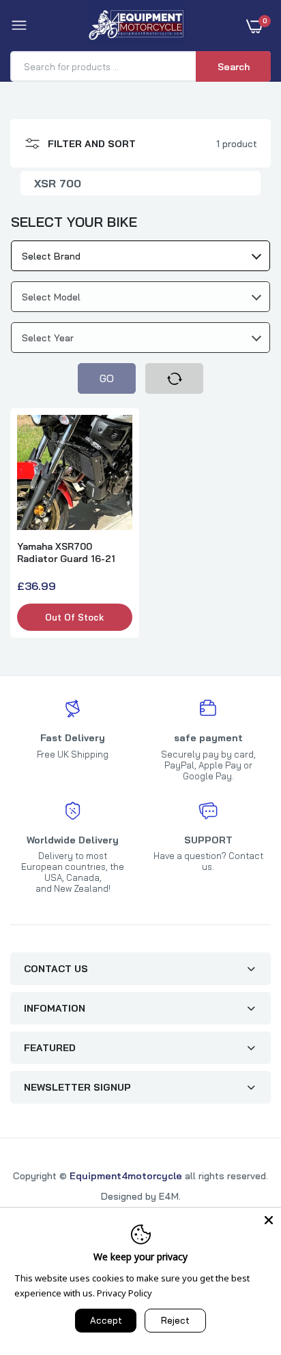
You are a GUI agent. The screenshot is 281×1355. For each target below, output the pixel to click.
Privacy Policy (124, 1293)
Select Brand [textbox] (51, 256)
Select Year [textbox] (48, 338)
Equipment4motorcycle (126, 1176)
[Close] (269, 1220)
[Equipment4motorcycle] (137, 25)
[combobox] (140, 255)
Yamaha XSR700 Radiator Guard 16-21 (66, 552)
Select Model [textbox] (51, 297)
